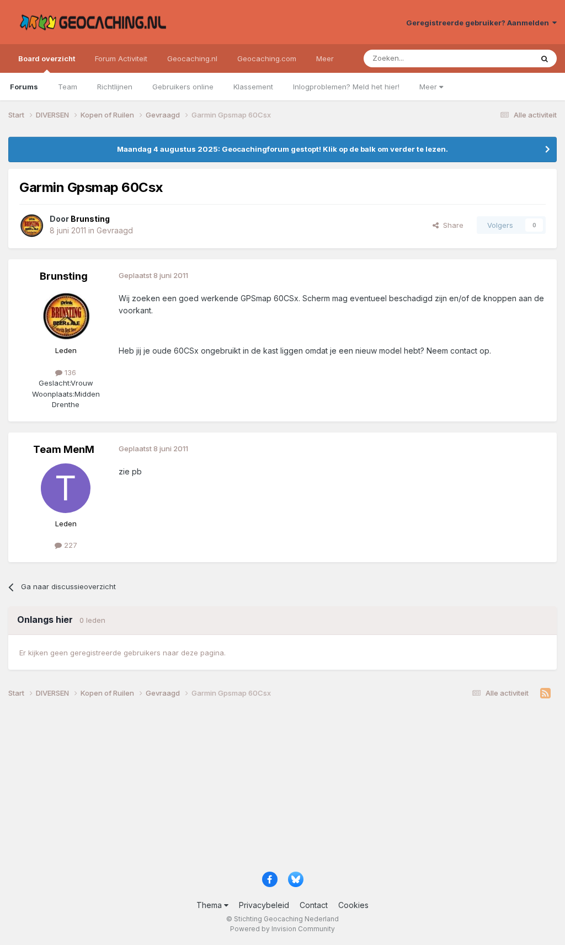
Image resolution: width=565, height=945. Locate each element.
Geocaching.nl (192, 58)
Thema (210, 905)
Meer (429, 86)
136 (69, 372)
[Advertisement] (282, 789)
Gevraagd (115, 230)
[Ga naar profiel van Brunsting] (31, 225)
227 (69, 545)
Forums (24, 86)
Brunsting (64, 276)
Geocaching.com (266, 58)
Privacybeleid (264, 905)
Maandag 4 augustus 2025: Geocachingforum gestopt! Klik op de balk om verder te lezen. (282, 149)
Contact (314, 905)
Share (451, 225)
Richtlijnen (114, 86)
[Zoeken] (544, 58)
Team (67, 86)
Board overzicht (46, 58)
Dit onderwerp (494, 58)
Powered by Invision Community (282, 929)
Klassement (253, 86)
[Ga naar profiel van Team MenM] (65, 488)
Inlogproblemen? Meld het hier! (346, 86)
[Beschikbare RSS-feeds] (545, 693)
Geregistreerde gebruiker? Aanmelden (479, 22)
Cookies (353, 905)
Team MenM (63, 449)
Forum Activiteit (121, 58)
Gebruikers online (183, 86)
